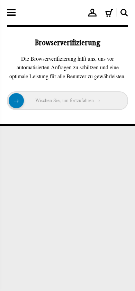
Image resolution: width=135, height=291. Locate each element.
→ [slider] (16, 100)
